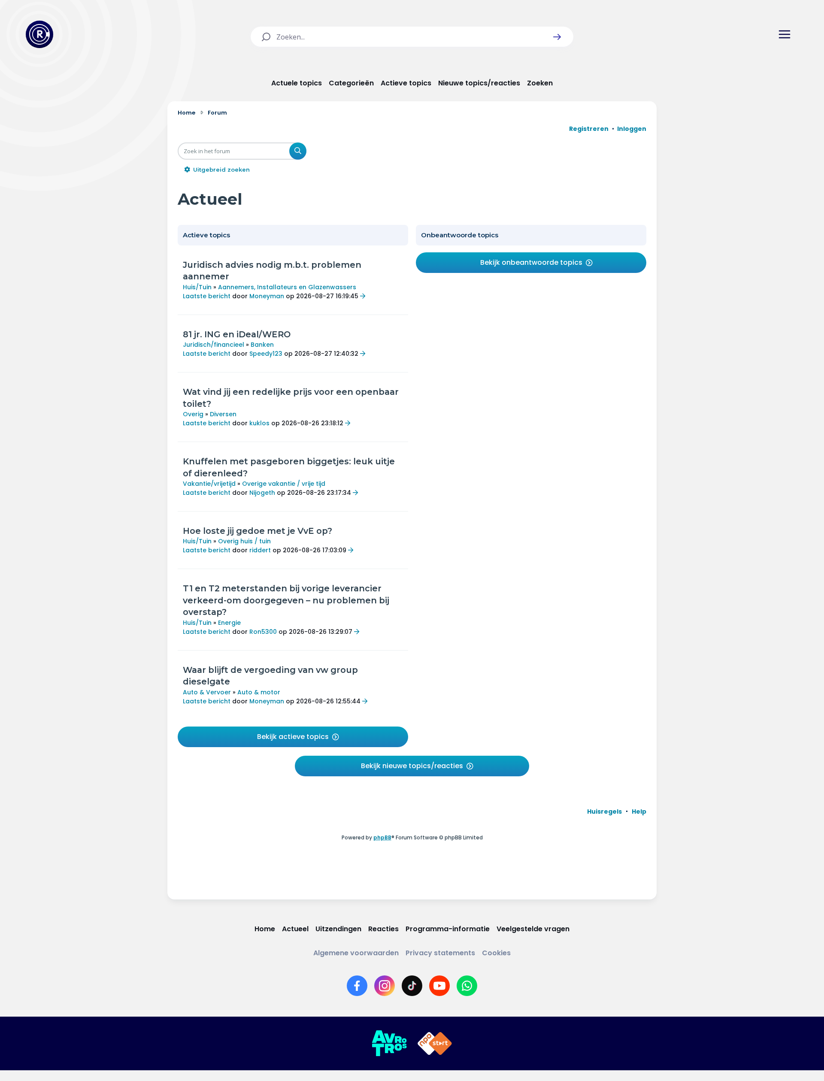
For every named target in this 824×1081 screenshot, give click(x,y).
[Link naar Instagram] (384, 985)
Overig (193, 414)
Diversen (223, 414)
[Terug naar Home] (39, 34)
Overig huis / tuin (244, 541)
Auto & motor (258, 692)
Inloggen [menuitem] (631, 128)
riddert (260, 550)
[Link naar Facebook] (357, 985)
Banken (262, 344)
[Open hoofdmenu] (784, 34)
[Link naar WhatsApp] (467, 985)
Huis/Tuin (197, 287)
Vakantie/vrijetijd (209, 483)
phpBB (382, 837)
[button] (557, 37)
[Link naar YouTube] (439, 985)
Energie (229, 622)
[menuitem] (604, 811)
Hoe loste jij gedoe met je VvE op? (257, 531)
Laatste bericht (206, 296)
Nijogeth (262, 492)
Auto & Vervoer (207, 692)
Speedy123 (265, 353)
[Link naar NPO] (434, 1044)
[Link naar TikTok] (412, 985)
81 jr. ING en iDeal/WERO (237, 334)
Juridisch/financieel (213, 344)
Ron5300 (263, 631)
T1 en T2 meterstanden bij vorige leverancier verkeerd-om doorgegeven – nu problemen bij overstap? (286, 600)
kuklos (259, 423)
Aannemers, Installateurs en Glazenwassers (287, 287)
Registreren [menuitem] (589, 128)
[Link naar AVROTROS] (389, 1043)
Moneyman (266, 296)
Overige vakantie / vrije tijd (283, 483)
